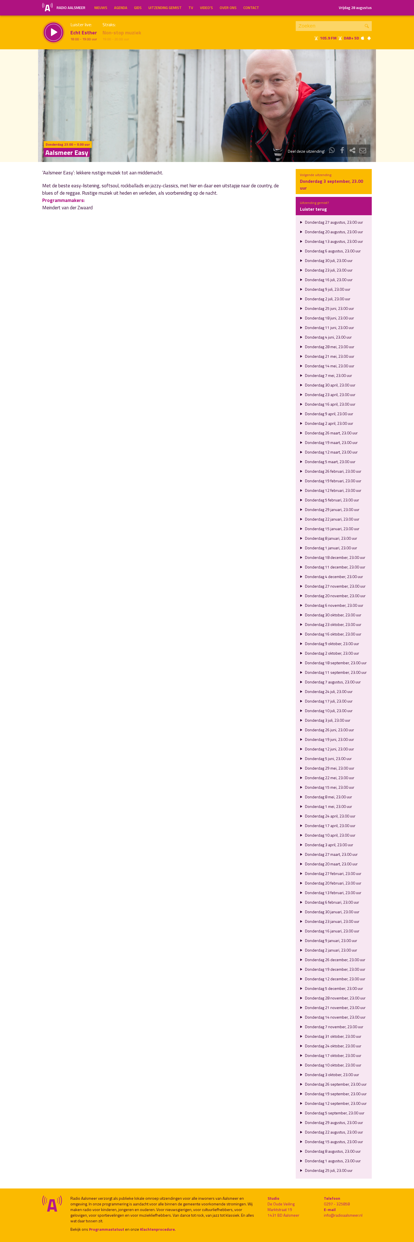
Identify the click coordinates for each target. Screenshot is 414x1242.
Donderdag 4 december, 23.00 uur (333, 576)
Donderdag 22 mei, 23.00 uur (329, 778)
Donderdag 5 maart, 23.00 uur (329, 462)
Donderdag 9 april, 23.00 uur (328, 414)
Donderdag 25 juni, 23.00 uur (329, 308)
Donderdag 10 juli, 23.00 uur (328, 711)
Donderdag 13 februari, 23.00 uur (332, 893)
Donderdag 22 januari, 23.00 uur (331, 519)
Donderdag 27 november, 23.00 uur (335, 586)
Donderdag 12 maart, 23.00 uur (331, 452)
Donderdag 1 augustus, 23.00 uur (332, 1161)
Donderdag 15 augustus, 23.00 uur (333, 1142)
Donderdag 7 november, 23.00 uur (333, 1027)
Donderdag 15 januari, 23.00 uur (331, 529)
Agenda (120, 7)
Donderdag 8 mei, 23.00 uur (328, 797)
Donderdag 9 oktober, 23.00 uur (331, 643)
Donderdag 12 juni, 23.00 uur (329, 749)
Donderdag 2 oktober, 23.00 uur (331, 653)
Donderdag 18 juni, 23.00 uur (329, 318)
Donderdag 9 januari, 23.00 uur (330, 940)
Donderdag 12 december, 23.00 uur (334, 979)
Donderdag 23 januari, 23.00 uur (331, 921)
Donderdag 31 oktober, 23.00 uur (332, 1036)
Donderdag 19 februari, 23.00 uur (332, 481)
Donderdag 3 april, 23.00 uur (328, 845)
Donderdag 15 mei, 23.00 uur (329, 787)
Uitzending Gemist (165, 7)
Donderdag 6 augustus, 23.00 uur (332, 251)
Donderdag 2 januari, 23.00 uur (330, 950)
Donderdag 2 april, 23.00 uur (328, 423)
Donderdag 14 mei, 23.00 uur (329, 366)
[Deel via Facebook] (342, 151)
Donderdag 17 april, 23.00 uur (329, 825)
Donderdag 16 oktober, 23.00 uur (332, 634)
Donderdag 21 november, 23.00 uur (335, 1007)
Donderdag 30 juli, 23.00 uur (328, 260)
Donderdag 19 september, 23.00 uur (335, 1094)
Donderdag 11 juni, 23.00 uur (329, 327)
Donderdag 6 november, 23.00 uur (333, 605)
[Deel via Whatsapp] (332, 151)
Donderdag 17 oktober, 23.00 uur (332, 1055)
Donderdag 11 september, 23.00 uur (335, 672)
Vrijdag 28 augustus (355, 7)
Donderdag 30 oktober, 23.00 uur (332, 615)
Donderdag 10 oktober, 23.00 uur (332, 1065)
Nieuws (100, 7)
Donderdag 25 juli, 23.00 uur (328, 1170)
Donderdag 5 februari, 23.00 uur (331, 500)
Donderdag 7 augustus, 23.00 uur (332, 682)
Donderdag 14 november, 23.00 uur (335, 1017)
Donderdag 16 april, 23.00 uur (329, 404)
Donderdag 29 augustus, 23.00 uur (333, 1122)
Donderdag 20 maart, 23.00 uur (331, 864)
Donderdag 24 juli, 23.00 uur (328, 691)
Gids (138, 7)
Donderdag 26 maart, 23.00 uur (331, 433)
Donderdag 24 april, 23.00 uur (329, 816)
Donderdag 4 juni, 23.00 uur (328, 337)
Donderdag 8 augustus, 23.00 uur (332, 1151)
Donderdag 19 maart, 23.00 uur (331, 442)
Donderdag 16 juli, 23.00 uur (328, 280)
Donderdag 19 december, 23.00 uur (334, 969)
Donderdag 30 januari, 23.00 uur (331, 912)
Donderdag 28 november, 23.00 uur (335, 998)
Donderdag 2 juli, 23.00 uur (327, 299)
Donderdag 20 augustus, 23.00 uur (333, 232)
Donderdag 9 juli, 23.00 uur (327, 289)
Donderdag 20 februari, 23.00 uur (332, 883)
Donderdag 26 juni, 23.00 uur (329, 730)
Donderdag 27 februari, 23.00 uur (332, 873)
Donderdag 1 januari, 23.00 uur (330, 548)
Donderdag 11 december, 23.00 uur (334, 567)
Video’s (206, 7)
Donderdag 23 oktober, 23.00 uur (332, 624)
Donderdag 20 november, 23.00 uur (335, 596)
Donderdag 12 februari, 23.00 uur (332, 490)
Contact (251, 7)
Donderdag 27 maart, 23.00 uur (331, 854)
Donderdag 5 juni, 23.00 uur (328, 758)
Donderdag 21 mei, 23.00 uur (329, 356)
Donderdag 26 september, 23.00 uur (335, 1084)
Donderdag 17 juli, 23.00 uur (328, 701)
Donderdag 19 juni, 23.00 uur (329, 739)
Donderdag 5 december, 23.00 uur (333, 988)
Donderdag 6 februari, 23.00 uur (331, 902)
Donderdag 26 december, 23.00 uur (334, 960)
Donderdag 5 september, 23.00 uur (334, 1113)
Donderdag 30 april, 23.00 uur (329, 385)
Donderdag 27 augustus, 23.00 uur (333, 222)
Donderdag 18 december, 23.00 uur (334, 557)
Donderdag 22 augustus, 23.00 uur (333, 1132)
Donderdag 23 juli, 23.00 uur (328, 270)
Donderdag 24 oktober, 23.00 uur (332, 1046)
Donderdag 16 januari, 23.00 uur (331, 931)
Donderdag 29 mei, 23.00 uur (329, 768)
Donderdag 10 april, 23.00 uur (329, 835)
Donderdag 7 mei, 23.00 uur (328, 375)
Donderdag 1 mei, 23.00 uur (328, 806)
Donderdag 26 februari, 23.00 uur (332, 471)
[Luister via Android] (369, 38)
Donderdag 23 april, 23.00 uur (329, 394)
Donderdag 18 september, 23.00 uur (335, 663)
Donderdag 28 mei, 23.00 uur (329, 347)
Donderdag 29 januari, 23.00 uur (331, 509)
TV (190, 7)
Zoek (367, 26)
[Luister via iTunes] (363, 38)
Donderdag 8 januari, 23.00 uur (330, 538)
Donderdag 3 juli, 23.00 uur (327, 720)
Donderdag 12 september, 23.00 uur (335, 1103)
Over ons (228, 7)
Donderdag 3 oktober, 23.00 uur (331, 1074)
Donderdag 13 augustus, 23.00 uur (333, 241)
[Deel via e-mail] (363, 151)
